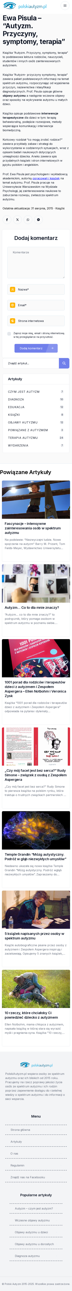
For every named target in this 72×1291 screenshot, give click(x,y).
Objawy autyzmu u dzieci (31, 1232)
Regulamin (17, 1165)
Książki (59, 208)
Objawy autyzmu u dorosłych (34, 1244)
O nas (14, 1153)
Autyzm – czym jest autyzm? (34, 1208)
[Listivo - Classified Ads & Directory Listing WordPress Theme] (24, 5)
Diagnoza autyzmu (27, 1256)
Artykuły (16, 1141)
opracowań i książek (46, 178)
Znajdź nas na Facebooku (27, 1177)
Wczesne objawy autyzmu (32, 1220)
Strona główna (20, 1130)
